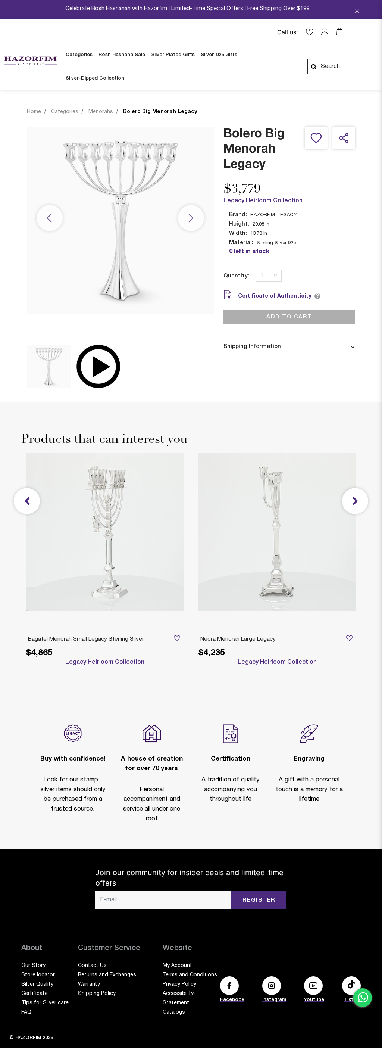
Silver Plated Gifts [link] (173, 55)
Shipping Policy (97, 993)
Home (34, 111)
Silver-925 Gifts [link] (219, 55)
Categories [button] (79, 55)
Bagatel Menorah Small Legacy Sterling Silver (86, 639)
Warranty (89, 984)
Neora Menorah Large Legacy (238, 639)
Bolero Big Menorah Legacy (160, 111)
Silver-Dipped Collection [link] (95, 78)
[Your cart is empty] (339, 31)
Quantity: (236, 276)
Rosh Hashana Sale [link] (121, 55)
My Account (177, 965)
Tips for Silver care (45, 1003)
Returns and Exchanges (107, 975)
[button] (326, 31)
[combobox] (342, 66)
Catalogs (174, 1012)
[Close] (357, 11)
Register (259, 900)
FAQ (26, 1012)
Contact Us (92, 965)
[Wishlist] (349, 639)
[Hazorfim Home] (30, 61)
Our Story (33, 965)
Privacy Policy (179, 984)
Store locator (38, 975)
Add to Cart (289, 317)
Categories (64, 111)
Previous (49, 218)
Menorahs (100, 111)
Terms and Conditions (190, 975)
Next (191, 218)
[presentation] (355, 501)
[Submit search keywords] (313, 66)
